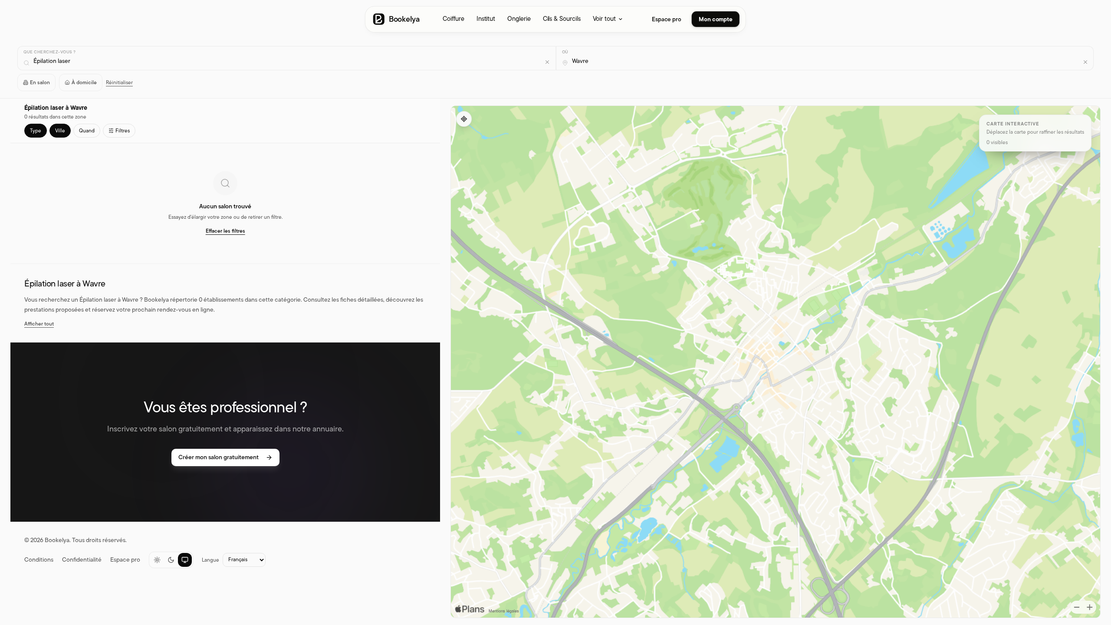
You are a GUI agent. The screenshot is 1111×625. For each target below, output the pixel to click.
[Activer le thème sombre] (171, 560)
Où (565, 52)
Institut (486, 18)
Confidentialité (82, 560)
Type (35, 130)
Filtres (122, 130)
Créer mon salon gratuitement (218, 457)
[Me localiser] (464, 119)
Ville (60, 130)
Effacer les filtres (225, 230)
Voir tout (604, 18)
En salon (40, 82)
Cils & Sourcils (562, 18)
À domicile (84, 82)
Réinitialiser (119, 82)
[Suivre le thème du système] (185, 560)
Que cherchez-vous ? (49, 52)
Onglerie (518, 18)
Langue (210, 559)
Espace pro (666, 19)
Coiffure (453, 18)
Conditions (38, 560)
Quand (87, 130)
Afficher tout (39, 323)
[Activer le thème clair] (157, 560)
